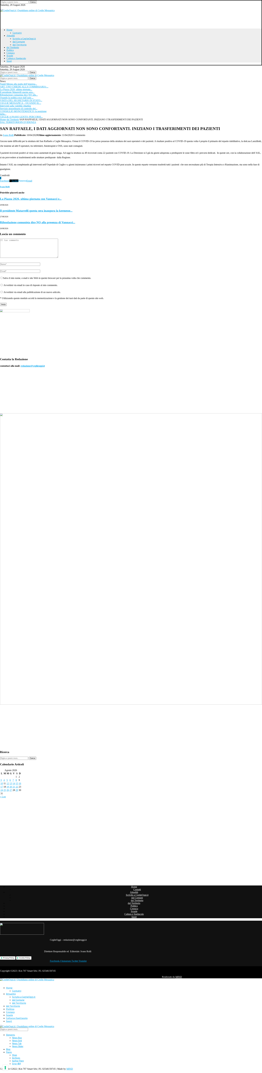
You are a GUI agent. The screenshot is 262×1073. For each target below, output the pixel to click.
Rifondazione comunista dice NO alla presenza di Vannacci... (37, 222)
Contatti (17, 32)
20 (11, 786)
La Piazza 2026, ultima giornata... (16, 89)
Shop (14, 1055)
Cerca (32, 2)
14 (14, 783)
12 (8, 783)
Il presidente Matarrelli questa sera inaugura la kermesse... (36, 210)
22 (17, 786)
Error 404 (16, 1063)
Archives (16, 1057)
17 (1, 786)
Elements (10, 1034)
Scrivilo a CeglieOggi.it (24, 38)
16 (20, 783)
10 (1, 783)
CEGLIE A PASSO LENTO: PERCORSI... (21, 116)
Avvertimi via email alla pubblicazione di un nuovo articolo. (32, 292)
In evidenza (28, 122)
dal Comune (19, 41)
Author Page (18, 1060)
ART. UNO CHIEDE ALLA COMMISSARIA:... (24, 86)
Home (9, 30)
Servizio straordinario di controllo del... (18, 108)
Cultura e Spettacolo (16, 58)
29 (17, 790)
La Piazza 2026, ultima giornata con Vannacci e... (31, 198)
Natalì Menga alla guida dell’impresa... (18, 84)
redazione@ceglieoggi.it (33, 366)
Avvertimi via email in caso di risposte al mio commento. (30, 285)
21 (14, 786)
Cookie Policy (24, 958)
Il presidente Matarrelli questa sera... (17, 92)
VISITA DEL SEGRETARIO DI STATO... (21, 100)
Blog (8, 1049)
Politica (10, 50)
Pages (9, 1052)
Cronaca (11, 53)
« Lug (3, 796)
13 (11, 783)
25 (4, 790)
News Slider (17, 1046)
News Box (17, 1037)
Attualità (11, 35)
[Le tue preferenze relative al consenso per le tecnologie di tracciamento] (5, 1068)
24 (1, 790)
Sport (9, 61)
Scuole (10, 55)
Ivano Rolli (8, 135)
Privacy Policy (8, 958)
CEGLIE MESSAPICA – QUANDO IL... (20, 103)
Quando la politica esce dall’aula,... (17, 97)
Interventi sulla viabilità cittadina (15, 106)
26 (8, 790)
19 (8, 786)
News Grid (17, 1040)
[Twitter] (1, 7)
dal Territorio (20, 44)
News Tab (17, 1043)
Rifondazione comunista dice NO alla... (19, 95)
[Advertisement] (38, 18)
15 (17, 783)
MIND (178, 977)
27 (11, 790)
